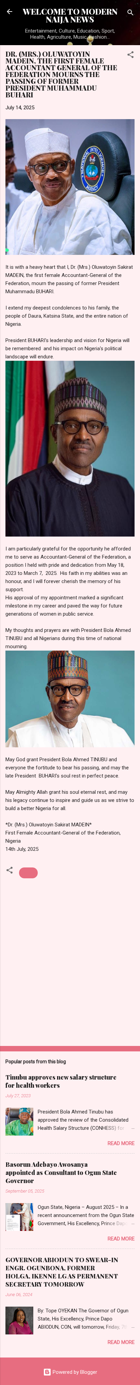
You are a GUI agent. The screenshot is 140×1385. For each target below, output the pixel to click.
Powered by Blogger (74, 1372)
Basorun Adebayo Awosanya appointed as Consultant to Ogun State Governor (61, 1172)
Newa (28, 873)
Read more (121, 1143)
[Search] (130, 13)
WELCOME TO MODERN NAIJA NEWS (70, 15)
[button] (130, 56)
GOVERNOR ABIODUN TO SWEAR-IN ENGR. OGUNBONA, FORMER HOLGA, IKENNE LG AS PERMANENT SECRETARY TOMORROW (61, 1272)
